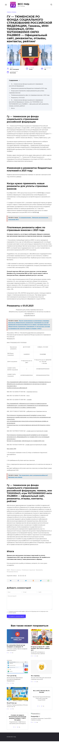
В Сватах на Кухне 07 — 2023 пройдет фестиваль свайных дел (40, 648)
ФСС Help (23, 4)
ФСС (10, 62)
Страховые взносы (13, 571)
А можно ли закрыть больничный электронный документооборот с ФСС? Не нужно (17, 717)
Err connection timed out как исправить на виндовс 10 (16, 645)
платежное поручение (29, 570)
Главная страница (11, 12)
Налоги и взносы (16, 570)
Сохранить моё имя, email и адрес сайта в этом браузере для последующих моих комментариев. (28, 612)
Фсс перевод (35, 675)
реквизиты (40, 570)
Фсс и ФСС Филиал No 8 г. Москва (41, 691)
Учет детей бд (11, 675)
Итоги (13, 108)
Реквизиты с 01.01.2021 (18, 97)
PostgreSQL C (35, 716)
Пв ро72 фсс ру (12, 703)
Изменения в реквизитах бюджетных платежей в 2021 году (29, 88)
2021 (9, 570)
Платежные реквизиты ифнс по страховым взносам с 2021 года (30, 95)
